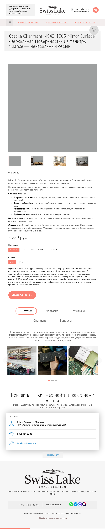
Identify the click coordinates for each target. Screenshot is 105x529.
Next (98, 360)
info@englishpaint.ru (81, 11)
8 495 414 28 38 (82, 9)
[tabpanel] (21, 360)
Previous (7, 360)
